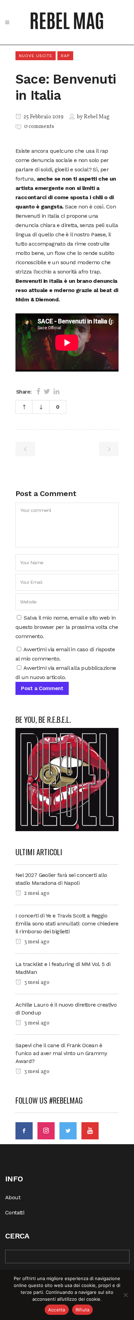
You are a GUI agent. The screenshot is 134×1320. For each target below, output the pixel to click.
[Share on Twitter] (47, 391)
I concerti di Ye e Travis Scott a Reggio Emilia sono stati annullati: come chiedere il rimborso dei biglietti (67, 923)
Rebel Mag (97, 117)
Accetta (56, 1309)
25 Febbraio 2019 (43, 117)
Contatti (14, 1212)
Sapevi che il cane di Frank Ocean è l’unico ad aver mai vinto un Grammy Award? (61, 1053)
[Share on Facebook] (38, 391)
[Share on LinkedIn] (56, 391)
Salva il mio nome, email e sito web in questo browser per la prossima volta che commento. (66, 627)
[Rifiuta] (125, 1294)
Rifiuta (83, 1309)
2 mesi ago (36, 893)
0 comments (39, 126)
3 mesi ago (36, 942)
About (12, 1197)
